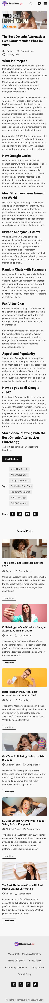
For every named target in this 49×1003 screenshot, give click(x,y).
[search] (32, 3)
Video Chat (13, 954)
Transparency (37, 967)
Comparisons (27, 51)
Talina (10, 51)
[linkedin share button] (27, 514)
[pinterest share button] (35, 514)
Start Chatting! (12, 459)
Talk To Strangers (19, 503)
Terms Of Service (16, 960)
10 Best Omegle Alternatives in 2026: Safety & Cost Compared (23, 822)
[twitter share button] (19, 514)
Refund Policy (24, 974)
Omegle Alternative (20, 480)
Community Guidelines (16, 967)
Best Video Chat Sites (21, 486)
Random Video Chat (20, 492)
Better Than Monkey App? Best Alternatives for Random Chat (19, 693)
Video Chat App (18, 497)
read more (9, 598)
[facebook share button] (12, 514)
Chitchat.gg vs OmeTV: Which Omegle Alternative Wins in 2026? (24, 629)
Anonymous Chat (19, 475)
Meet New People (19, 469)
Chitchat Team (12, 764)
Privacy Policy (34, 960)
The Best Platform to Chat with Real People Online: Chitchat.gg (22, 887)
